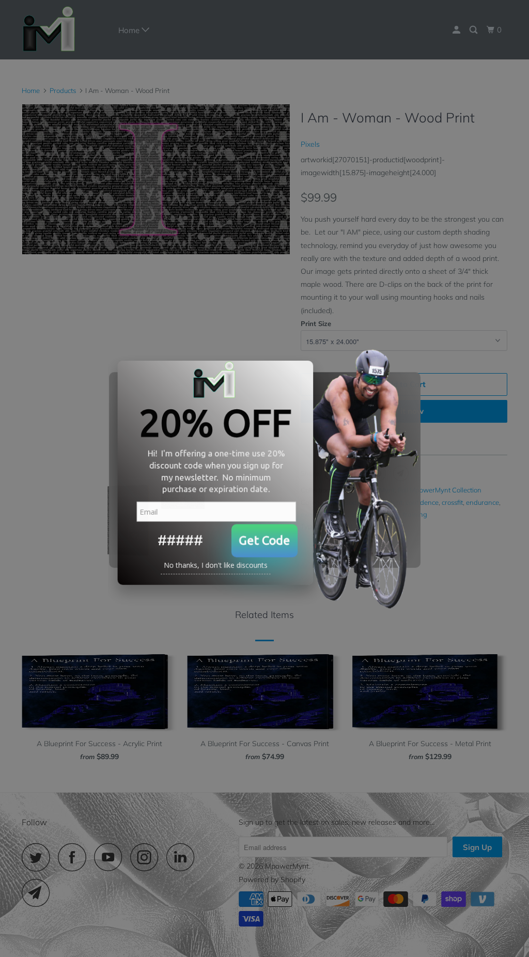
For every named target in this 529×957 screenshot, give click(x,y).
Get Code (264, 542)
